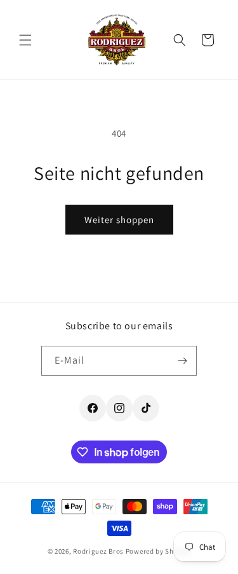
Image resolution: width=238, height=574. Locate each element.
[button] (25, 40)
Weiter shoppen (119, 220)
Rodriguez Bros (98, 551)
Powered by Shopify (158, 551)
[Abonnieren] (182, 361)
